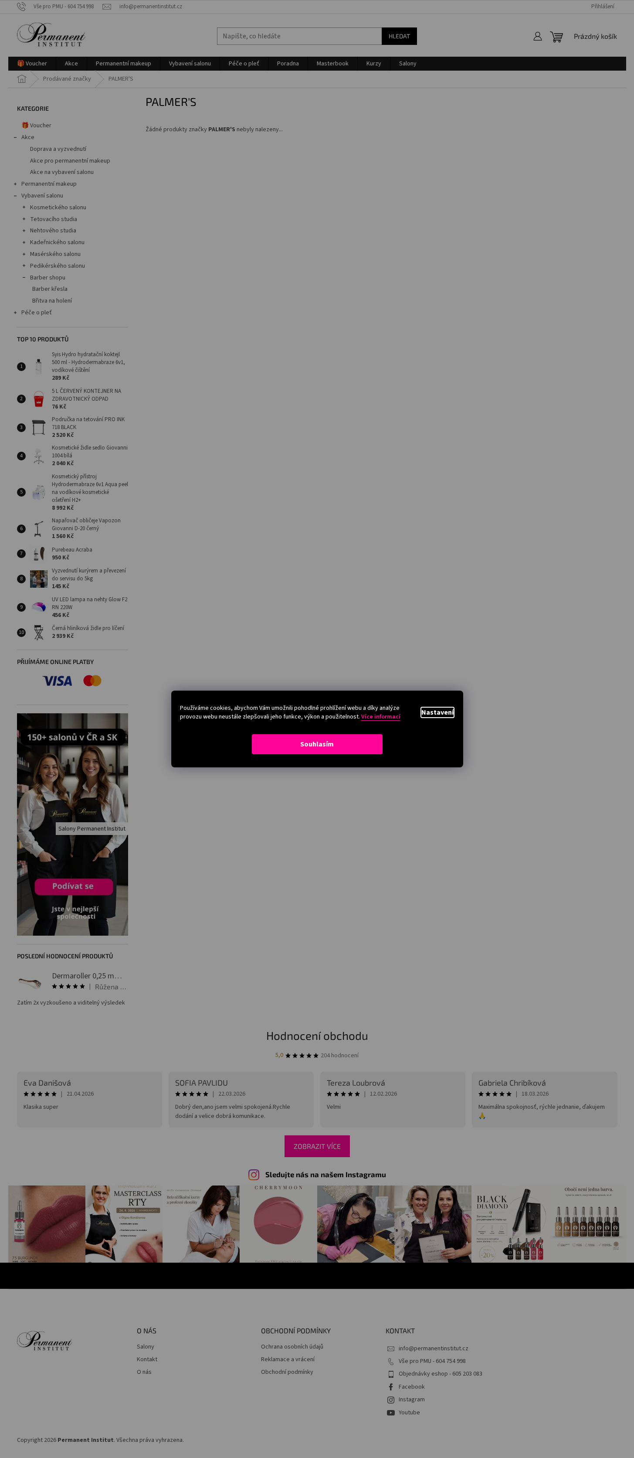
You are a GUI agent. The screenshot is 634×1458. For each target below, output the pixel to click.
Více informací (380, 716)
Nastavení (437, 712)
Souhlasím (317, 744)
